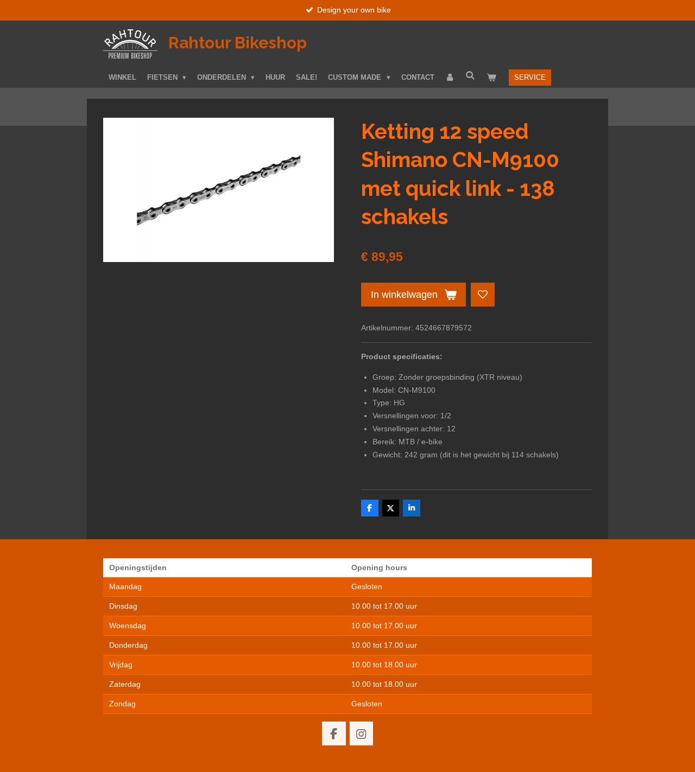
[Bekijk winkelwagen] (491, 77)
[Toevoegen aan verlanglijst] (483, 295)
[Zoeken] (470, 75)
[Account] (450, 77)
